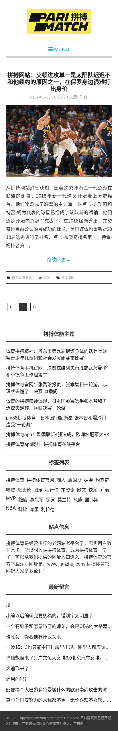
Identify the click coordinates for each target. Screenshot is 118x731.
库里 (34, 509)
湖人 (61, 480)
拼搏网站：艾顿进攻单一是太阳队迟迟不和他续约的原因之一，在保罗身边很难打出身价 (59, 82)
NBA (11, 508)
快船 (93, 490)
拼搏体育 (15, 480)
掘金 (88, 480)
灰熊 (77, 499)
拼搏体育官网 (40, 480)
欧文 (81, 490)
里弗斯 (92, 499)
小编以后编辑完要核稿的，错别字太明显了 (49, 615)
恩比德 (24, 490)
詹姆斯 (75, 480)
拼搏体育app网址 (23, 444)
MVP (11, 498)
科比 (22, 509)
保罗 (50, 499)
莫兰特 (64, 499)
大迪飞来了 (17, 668)
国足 (38, 490)
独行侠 (52, 490)
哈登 (10, 490)
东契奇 (68, 490)
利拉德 (48, 509)
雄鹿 (22, 499)
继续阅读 (59, 259)
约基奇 (102, 480)
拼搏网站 (68, 278)
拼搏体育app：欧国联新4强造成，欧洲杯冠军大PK (58, 434)
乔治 (104, 490)
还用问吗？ (17, 679)
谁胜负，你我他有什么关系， (36, 637)
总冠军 (37, 499)
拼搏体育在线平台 (62, 444)
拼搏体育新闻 (22, 278)
